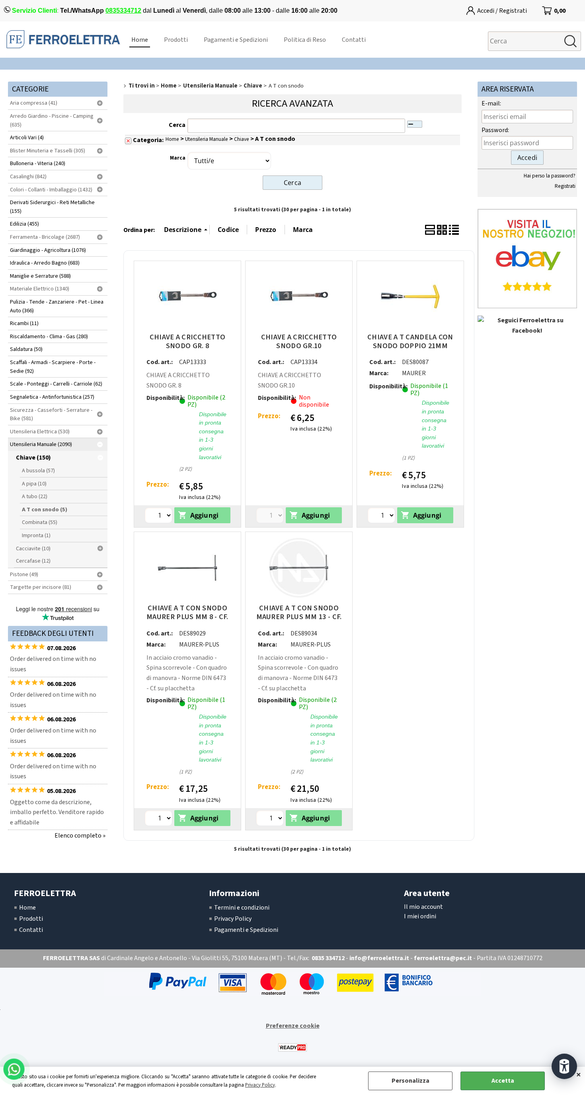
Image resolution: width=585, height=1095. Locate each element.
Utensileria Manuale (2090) (41, 444)
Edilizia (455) (24, 224)
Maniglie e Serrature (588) (40, 276)
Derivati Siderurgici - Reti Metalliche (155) (52, 206)
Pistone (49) (24, 574)
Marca (177, 158)
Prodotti (176, 39)
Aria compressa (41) (33, 103)
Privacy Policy (260, 1085)
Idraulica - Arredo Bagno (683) (45, 263)
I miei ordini (420, 916)
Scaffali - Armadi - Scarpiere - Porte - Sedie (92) (53, 366)
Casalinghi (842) (28, 176)
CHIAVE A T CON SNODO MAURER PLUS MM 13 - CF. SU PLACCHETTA (299, 617)
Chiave (241, 139)
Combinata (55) (39, 522)
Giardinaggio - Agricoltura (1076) (48, 250)
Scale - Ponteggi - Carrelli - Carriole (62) (56, 384)
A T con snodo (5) (44, 509)
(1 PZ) (425, 431)
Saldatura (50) (26, 349)
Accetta (502, 1080)
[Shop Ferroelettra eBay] (527, 306)
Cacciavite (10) (33, 548)
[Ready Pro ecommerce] (292, 1047)
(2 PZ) (202, 442)
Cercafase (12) (33, 561)
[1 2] (159, 516)
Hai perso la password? (549, 175)
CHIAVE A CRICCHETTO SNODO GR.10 (299, 341)
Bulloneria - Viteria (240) (37, 163)
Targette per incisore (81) (40, 587)
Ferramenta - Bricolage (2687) (45, 237)
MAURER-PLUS (199, 644)
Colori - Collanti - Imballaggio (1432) (51, 189)
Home (139, 39)
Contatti (354, 39)
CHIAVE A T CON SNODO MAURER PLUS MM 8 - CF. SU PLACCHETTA (187, 617)
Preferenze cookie (293, 1025)
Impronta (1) (36, 535)
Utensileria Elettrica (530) (40, 431)
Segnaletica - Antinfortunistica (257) (52, 397)
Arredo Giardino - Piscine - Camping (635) (52, 120)
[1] (382, 516)
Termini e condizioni (241, 907)
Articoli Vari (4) (27, 137)
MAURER (414, 373)
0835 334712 (328, 958)
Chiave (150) (33, 457)
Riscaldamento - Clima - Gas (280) (49, 336)
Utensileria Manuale (206, 139)
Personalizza (410, 1080)
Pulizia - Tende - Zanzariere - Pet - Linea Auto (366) (56, 306)
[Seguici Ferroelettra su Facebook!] (527, 330)
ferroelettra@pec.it (443, 958)
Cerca (177, 125)
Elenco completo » (80, 835)
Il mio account (423, 906)
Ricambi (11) (24, 323)
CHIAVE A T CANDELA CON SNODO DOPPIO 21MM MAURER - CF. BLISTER (410, 346)
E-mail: (491, 103)
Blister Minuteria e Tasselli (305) (47, 150)
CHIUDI (578, 1075)
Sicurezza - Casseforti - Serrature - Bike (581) (51, 414)
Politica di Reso (305, 39)
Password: (495, 130)
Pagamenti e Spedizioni (236, 39)
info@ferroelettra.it (379, 958)
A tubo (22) (34, 496)
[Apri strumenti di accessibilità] (564, 1066)
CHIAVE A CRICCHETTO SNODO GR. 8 (188, 341)
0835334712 (123, 10)
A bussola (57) (38, 470)
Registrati (565, 186)
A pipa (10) (34, 483)
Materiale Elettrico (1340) (39, 288)
